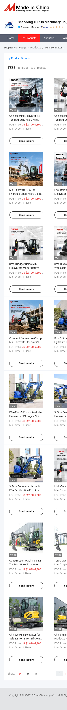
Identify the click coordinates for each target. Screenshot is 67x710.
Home (10, 38)
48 (36, 673)
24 (20, 673)
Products (31, 38)
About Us (49, 38)
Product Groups (20, 58)
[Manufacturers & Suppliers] (27, 7)
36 (28, 673)
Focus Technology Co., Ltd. (47, 695)
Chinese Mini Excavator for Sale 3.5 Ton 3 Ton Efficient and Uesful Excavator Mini (24, 638)
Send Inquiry (26, 140)
